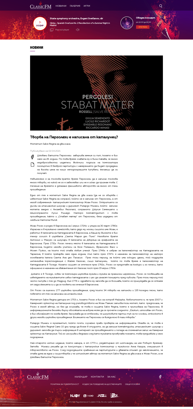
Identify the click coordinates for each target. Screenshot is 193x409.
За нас (111, 377)
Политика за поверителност (64, 384)
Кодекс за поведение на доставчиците (102, 384)
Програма (143, 27)
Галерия (75, 6)
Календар (81, 377)
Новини (61, 6)
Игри (87, 6)
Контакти (97, 377)
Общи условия (132, 384)
